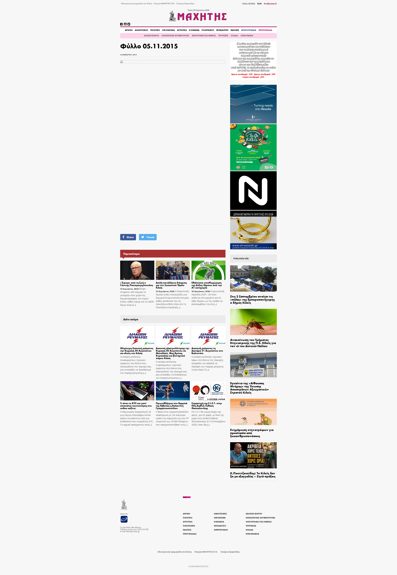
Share (130, 237)
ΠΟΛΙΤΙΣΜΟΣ (208, 30)
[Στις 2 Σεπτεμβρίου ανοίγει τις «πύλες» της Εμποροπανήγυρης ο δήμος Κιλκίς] (253, 278)
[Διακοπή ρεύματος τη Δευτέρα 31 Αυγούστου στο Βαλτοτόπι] (209, 335)
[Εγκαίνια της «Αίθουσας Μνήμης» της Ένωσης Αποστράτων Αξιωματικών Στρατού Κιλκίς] (253, 365)
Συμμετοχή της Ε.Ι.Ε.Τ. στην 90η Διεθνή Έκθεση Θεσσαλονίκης (207, 405)
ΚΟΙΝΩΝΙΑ (194, 30)
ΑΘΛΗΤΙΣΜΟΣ (141, 30)
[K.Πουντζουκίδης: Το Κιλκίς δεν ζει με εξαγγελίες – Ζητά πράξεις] (253, 455)
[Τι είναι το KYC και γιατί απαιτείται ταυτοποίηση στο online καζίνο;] (137, 390)
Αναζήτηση (269, 3)
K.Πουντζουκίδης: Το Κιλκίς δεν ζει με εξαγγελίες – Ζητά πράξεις (252, 474)
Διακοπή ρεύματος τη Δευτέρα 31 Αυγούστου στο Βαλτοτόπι (207, 350)
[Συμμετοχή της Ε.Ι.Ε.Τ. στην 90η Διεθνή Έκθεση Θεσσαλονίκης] (209, 390)
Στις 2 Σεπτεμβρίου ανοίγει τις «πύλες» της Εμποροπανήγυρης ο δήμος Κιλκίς (252, 299)
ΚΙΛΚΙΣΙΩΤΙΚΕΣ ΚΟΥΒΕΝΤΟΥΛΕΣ (175, 35)
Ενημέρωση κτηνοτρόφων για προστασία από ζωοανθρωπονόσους (252, 432)
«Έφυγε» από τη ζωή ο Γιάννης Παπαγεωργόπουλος (136, 284)
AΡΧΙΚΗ (129, 30)
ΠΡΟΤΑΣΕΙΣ (223, 35)
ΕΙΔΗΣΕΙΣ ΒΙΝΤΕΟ (151, 35)
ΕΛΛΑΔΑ (234, 35)
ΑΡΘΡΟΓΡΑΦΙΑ (248, 30)
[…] (134, 305)
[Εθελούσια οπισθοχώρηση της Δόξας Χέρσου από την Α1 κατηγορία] (209, 270)
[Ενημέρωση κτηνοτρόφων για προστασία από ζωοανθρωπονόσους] (253, 412)
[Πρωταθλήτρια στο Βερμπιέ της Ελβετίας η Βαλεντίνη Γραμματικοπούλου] (173, 390)
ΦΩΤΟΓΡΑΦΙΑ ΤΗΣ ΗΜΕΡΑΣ (204, 35)
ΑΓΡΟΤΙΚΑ (182, 30)
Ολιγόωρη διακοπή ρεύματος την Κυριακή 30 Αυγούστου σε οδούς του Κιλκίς (136, 350)
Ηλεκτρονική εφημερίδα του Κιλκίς (136, 3)
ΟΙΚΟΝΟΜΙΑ (168, 30)
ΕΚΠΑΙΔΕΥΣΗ (222, 30)
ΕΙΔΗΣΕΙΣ (235, 30)
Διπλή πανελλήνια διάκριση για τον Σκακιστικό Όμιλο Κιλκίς (171, 285)
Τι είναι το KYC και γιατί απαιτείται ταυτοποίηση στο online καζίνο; (136, 405)
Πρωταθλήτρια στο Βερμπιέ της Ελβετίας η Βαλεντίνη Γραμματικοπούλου (171, 405)
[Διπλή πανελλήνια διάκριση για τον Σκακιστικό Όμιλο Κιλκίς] (173, 270)
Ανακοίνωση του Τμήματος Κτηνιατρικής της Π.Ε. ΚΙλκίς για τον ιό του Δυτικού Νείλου (253, 342)
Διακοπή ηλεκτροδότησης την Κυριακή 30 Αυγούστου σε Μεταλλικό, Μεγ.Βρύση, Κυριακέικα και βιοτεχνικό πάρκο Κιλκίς (172, 353)
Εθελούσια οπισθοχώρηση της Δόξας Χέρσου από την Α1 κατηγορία (207, 285)
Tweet (150, 237)
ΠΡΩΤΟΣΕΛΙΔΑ (265, 30)
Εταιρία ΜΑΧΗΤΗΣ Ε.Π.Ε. (164, 3)
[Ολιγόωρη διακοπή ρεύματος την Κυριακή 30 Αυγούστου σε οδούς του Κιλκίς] (137, 335)
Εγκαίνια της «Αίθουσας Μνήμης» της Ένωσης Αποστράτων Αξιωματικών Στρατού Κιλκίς (249, 387)
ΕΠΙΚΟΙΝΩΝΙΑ (247, 35)
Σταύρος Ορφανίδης (185, 3)
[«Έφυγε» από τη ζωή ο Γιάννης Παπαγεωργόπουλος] (137, 270)
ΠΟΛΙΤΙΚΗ (155, 30)
